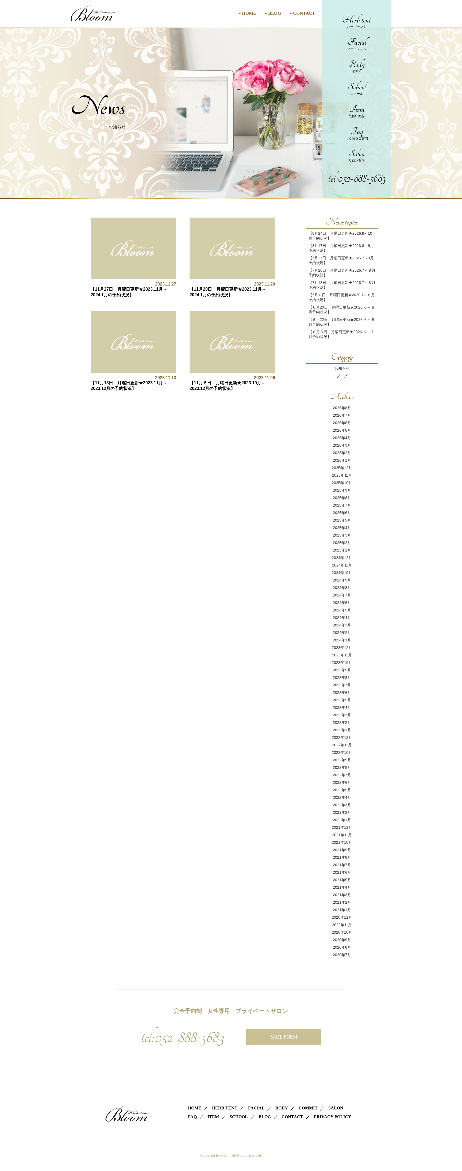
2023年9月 (342, 670)
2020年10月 (342, 932)
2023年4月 (342, 707)
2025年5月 (342, 520)
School (357, 89)
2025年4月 (342, 528)
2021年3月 (342, 895)
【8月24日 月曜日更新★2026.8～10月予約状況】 (340, 235)
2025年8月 (342, 498)
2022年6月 (342, 782)
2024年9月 (342, 580)
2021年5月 (342, 880)
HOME (249, 13)
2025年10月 (342, 483)
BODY (281, 1108)
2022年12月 (342, 737)
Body (357, 66)
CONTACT (304, 13)
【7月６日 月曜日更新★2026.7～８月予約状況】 (342, 297)
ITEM (213, 1117)
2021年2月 (342, 902)
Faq (356, 133)
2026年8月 (342, 408)
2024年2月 (342, 632)
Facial (356, 44)
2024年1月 (342, 640)
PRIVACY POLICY (332, 1117)
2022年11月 (342, 745)
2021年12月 (342, 827)
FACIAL (256, 1108)
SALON (335, 1108)
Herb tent (357, 22)
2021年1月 (342, 910)
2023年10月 (342, 662)
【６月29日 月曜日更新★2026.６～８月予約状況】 (342, 309)
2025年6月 (342, 513)
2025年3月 (342, 535)
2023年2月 (342, 722)
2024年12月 (342, 558)
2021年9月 (342, 850)
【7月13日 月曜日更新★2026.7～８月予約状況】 (342, 285)
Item (357, 111)
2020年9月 (342, 940)
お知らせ (341, 368)
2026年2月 (342, 453)
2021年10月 (342, 842)
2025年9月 (342, 490)
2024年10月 (342, 573)
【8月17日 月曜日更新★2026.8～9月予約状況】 (341, 248)
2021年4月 (342, 887)
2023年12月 (342, 647)
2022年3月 (342, 805)
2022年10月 (342, 752)
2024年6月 (342, 602)
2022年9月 (342, 760)
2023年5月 (342, 700)
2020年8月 (342, 947)
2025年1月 (342, 550)
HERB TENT (224, 1108)
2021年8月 (342, 857)
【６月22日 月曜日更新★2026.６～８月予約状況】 (342, 321)
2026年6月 (342, 423)
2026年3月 (342, 445)
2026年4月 (342, 438)
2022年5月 (342, 790)
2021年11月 (342, 835)
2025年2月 (342, 543)
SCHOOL (239, 1117)
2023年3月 (342, 715)
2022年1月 (342, 820)
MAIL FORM (283, 1037)
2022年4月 (342, 797)
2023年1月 (342, 730)
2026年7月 (342, 415)
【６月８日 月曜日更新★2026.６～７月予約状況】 (341, 334)
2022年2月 (342, 812)
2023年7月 (342, 685)
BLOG (274, 13)
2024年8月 (342, 588)
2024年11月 (342, 565)
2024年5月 (342, 610)
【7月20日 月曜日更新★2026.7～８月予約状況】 (342, 272)
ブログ (342, 376)
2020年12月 (342, 917)
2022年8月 (342, 767)
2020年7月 (342, 955)
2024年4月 (342, 617)
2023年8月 (342, 677)
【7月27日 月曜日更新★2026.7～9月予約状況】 (341, 260)
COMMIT (308, 1108)
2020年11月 (342, 925)
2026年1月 (342, 460)
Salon (357, 155)
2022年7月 (342, 775)
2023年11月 (342, 655)
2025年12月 (342, 468)
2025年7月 (342, 505)
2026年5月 (342, 430)
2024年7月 (342, 595)
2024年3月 (342, 625)
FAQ (192, 1117)
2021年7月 (342, 865)
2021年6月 (342, 872)
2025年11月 (342, 475)
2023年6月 (342, 692)
